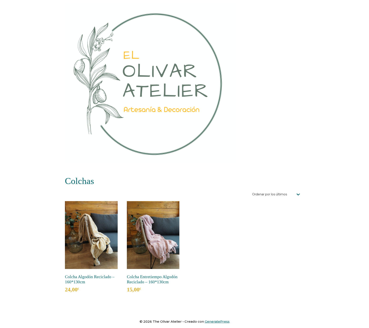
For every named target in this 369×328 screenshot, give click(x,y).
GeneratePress (217, 321)
